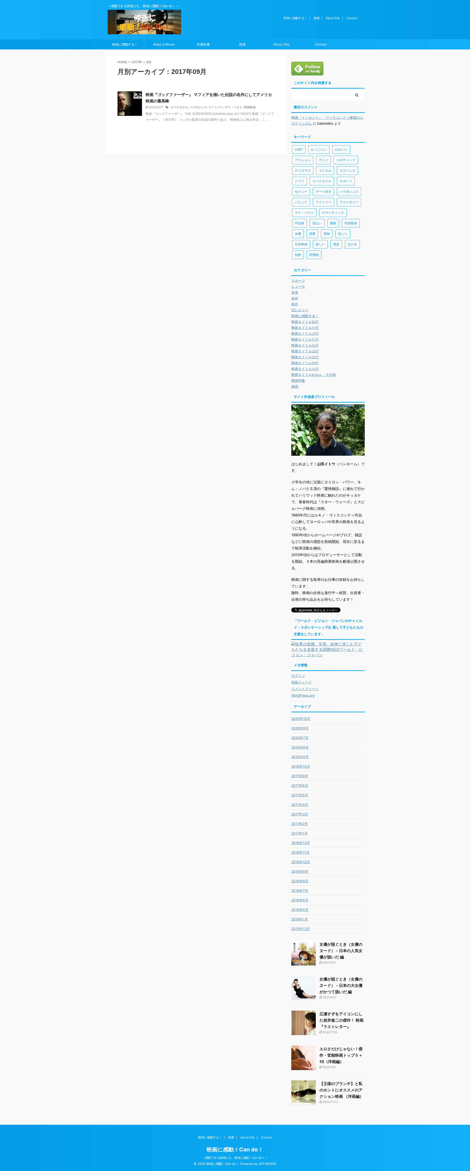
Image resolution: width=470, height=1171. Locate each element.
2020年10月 (300, 719)
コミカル (325, 170)
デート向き (323, 191)
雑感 (316, 18)
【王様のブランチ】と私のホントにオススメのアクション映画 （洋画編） (341, 1090)
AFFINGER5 (267, 1164)
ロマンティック (333, 213)
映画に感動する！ (295, 18)
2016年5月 (299, 910)
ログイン (298, 675)
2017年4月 (299, 804)
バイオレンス (198, 107)
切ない (317, 223)
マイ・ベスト (233, 107)
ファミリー (216, 107)
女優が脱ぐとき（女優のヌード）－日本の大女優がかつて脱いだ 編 (341, 985)
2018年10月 (300, 766)
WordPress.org (303, 695)
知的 (298, 255)
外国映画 (250, 107)
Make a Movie (164, 44)
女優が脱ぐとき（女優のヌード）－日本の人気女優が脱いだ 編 (341, 950)
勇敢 (333, 223)
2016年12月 (300, 843)
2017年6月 (299, 785)
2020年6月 (300, 747)
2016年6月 (299, 900)
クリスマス (303, 170)
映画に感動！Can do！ (235, 1149)
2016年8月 (299, 881)
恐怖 (327, 234)
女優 (298, 234)
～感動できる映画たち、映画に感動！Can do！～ (235, 1157)
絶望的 (314, 255)
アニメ (323, 160)
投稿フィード (301, 682)
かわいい (341, 149)
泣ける (352, 244)
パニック (301, 202)
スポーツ (346, 181)
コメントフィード (305, 689)
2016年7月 (299, 890)
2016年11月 (300, 852)
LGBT (299, 149)
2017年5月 (299, 795)
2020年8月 (300, 728)
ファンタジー (349, 202)
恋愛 (312, 234)
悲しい (343, 234)
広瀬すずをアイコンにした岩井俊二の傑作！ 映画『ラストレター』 (341, 1020)
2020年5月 (300, 757)
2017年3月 (299, 814)
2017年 (137, 62)
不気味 (299, 223)
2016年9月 (299, 871)
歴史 (336, 244)
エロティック (345, 160)
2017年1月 (299, 833)
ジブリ (299, 181)
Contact (351, 18)
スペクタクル (179, 107)
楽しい (320, 244)
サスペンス (347, 170)
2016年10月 (300, 862)
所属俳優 (203, 44)
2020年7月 (299, 738)
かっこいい (319, 149)
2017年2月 (299, 824)
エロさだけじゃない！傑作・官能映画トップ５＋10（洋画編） (341, 1055)
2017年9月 (299, 776)
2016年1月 (299, 919)
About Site (333, 18)
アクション (303, 160)
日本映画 (301, 244)
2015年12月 (300, 929)
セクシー (301, 191)
